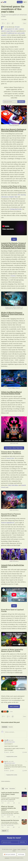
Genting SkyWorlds (16, 209)
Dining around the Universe (10, 820)
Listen (24, 19)
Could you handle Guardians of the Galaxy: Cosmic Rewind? (10, 794)
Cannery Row (10, 458)
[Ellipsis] (26, 740)
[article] (14, 798)
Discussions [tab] (12, 788)
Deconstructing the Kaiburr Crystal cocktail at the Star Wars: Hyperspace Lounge (10, 812)
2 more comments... (5, 781)
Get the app (21, 854)
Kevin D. (6, 761)
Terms (18, 849)
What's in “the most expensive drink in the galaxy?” (8, 808)
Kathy (5, 740)
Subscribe (19, 2)
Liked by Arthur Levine (10, 741)
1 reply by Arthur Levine (11, 756)
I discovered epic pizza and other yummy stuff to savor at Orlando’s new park (9, 822)
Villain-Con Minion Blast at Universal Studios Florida (11, 392)
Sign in (25, 2)
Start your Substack (10, 854)
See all (4, 830)
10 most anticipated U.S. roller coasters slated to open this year (12, 29)
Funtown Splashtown (7, 522)
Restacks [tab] (11, 727)
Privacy (15, 849)
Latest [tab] (6, 788)
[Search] (25, 788)
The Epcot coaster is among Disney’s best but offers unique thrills (10, 798)
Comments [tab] (4, 727)
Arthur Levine (11, 801)
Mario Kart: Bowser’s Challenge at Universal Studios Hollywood (13, 130)
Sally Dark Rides (13, 485)
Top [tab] (3, 788)
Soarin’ (13, 276)
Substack (7, 858)
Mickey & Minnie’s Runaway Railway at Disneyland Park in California (12, 314)
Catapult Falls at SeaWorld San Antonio (12, 566)
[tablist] (7, 726)
